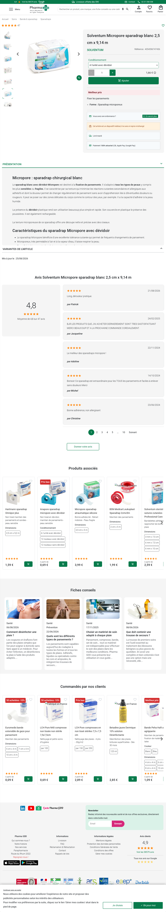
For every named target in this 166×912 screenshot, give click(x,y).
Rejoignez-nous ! (20, 857)
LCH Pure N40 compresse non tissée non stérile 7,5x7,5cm (53, 731)
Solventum (95, 50)
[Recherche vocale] (122, 9)
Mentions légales (104, 840)
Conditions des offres (103, 850)
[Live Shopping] (39, 808)
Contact (132, 2)
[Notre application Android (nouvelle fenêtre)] (29, 862)
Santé (9, 623)
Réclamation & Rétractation (62, 847)
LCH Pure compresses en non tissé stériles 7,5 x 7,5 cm (88, 731)
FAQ (62, 844)
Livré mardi (97, 136)
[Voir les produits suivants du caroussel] (161, 522)
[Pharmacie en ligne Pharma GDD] (38, 9)
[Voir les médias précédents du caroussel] (17, 54)
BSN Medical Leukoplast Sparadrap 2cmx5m (122, 511)
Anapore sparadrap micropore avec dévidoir (52, 511)
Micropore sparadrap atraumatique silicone (86, 511)
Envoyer (118, 823)
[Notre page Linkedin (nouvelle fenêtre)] (22, 808)
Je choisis (117, 905)
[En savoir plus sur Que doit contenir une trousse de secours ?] (143, 610)
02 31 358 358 (147, 2)
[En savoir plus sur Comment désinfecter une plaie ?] (23, 610)
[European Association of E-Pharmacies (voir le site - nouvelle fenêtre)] (124, 882)
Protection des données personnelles (103, 844)
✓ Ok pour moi (148, 905)
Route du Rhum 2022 (20, 854)
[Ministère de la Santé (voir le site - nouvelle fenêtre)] (44, 882)
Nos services (21, 847)
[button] (11, 9)
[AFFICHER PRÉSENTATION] (161, 164)
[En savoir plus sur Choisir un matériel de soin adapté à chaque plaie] (103, 610)
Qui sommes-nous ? (21, 840)
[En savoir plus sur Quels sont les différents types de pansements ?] (63, 610)
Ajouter (125, 80)
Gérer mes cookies (103, 854)
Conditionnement (97, 60)
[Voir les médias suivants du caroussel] (78, 54)
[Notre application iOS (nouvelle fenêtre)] (12, 862)
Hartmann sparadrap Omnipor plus (16, 511)
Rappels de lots (62, 854)
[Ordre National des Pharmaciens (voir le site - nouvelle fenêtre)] (80, 882)
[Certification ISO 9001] (26, 882)
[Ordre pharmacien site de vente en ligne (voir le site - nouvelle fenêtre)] (56, 882)
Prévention (52, 627)
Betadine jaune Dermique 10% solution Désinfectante (123, 731)
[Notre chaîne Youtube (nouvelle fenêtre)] (31, 808)
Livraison (62, 840)
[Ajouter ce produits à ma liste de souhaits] (163, 25)
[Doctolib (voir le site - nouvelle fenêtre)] (142, 882)
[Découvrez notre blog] (53, 808)
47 (19, 25)
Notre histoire (21, 844)
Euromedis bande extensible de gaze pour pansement (17, 731)
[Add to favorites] (30, 481)
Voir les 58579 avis (29, 2)
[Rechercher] (127, 9)
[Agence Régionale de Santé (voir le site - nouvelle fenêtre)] (91, 882)
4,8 (31, 305)
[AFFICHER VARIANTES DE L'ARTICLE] (161, 249)
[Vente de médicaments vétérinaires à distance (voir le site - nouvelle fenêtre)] (68, 882)
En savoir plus (151, 116)
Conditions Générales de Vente (104, 847)
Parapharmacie (21, 850)
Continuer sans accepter (12, 890)
